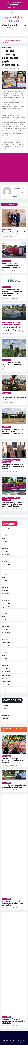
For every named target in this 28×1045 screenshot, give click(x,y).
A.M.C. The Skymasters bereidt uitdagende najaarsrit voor (14, 786)
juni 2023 (4, 652)
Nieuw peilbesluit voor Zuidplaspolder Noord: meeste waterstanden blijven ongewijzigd (13, 292)
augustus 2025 (5, 568)
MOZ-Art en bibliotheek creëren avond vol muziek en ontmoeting (13, 903)
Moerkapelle (5, 708)
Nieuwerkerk (5, 715)
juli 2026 (4, 532)
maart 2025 (5, 584)
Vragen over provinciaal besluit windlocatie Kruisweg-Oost (13, 364)
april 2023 (4, 659)
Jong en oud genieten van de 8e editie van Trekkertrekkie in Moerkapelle (14, 398)
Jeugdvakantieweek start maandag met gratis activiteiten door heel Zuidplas (14, 329)
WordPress (6, 1042)
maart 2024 (5, 623)
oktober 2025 (5, 561)
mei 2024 (4, 616)
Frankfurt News (14, 1042)
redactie (6, 68)
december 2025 (6, 555)
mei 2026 (4, 538)
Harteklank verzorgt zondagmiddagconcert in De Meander (13, 760)
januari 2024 (5, 629)
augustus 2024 (5, 607)
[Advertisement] (14, 167)
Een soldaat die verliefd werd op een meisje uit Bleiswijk (13, 233)
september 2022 (6, 681)
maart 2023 (5, 662)
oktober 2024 (5, 600)
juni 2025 (4, 574)
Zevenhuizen (5, 718)
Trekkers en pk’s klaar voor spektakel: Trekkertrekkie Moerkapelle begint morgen (12, 431)
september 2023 (6, 642)
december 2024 (6, 594)
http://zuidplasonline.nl (19, 193)
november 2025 (6, 558)
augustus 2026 (5, 529)
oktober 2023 (5, 639)
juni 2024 (4, 613)
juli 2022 (4, 688)
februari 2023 (5, 665)
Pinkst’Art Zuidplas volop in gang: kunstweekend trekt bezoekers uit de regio (13, 504)
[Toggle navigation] (14, 33)
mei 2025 (4, 577)
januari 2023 (5, 668)
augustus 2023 (5, 646)
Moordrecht (5, 712)
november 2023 (6, 636)
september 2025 (6, 564)
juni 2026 (4, 535)
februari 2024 (5, 626)
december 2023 (6, 633)
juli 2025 (4, 571)
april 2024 (4, 620)
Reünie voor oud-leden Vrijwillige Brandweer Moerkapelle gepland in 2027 (13, 265)
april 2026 (4, 542)
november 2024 (6, 597)
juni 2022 (4, 691)
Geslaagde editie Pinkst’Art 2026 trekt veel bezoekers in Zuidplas (13, 466)
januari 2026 (5, 551)
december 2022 (6, 672)
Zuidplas (4, 721)
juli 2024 (4, 610)
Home (3, 39)
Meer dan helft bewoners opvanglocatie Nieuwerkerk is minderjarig (13, 1021)
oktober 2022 (5, 678)
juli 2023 (4, 649)
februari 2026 (5, 548)
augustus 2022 (5, 685)
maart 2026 (5, 545)
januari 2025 (5, 590)
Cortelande (5, 705)
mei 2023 (4, 655)
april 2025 (4, 581)
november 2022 (6, 675)
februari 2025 (5, 587)
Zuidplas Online (14, 25)
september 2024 (6, 603)
